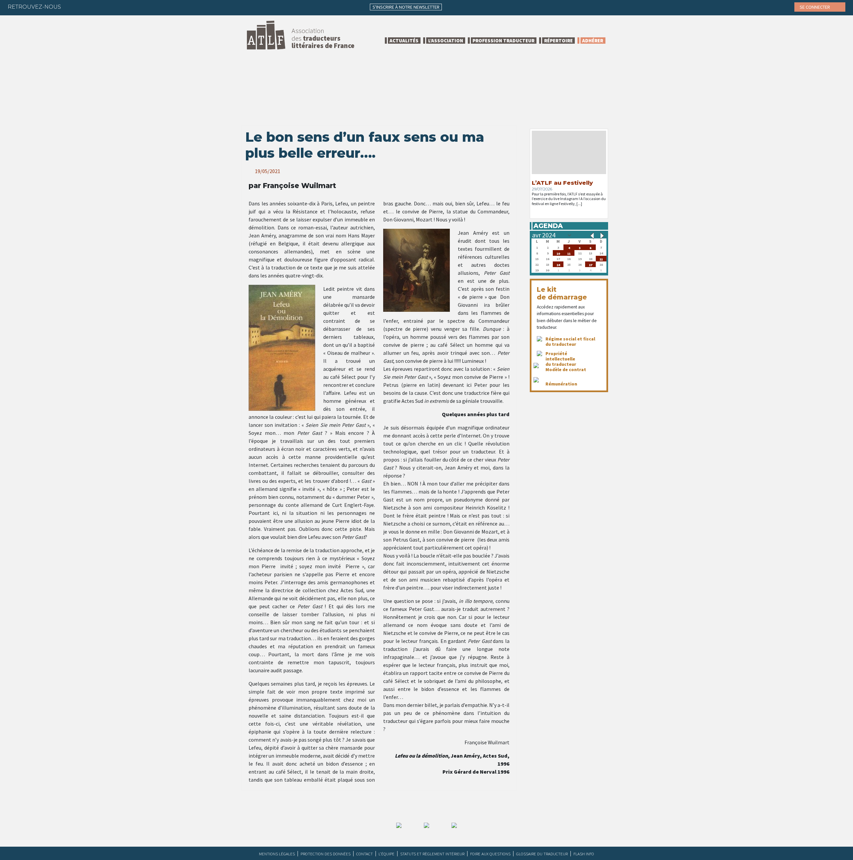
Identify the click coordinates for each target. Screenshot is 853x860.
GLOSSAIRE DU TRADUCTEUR (542, 853)
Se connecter (815, 7)
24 (558, 264)
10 (558, 252)
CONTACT (364, 853)
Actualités (404, 40)
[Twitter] (85, 6)
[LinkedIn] (98, 6)
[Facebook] (72, 6)
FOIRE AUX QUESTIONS (490, 853)
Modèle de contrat (565, 369)
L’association (445, 40)
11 (568, 252)
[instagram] (111, 6)
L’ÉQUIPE (387, 853)
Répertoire (558, 40)
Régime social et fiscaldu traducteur (570, 341)
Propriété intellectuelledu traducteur (560, 358)
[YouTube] (124, 6)
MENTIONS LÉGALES (277, 853)
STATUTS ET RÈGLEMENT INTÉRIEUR (432, 853)
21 (601, 258)
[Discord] (137, 6)
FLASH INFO (583, 853)
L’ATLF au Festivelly (562, 182)
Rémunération (561, 384)
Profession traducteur (503, 40)
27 (590, 264)
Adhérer (592, 40)
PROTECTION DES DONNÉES (326, 853)
